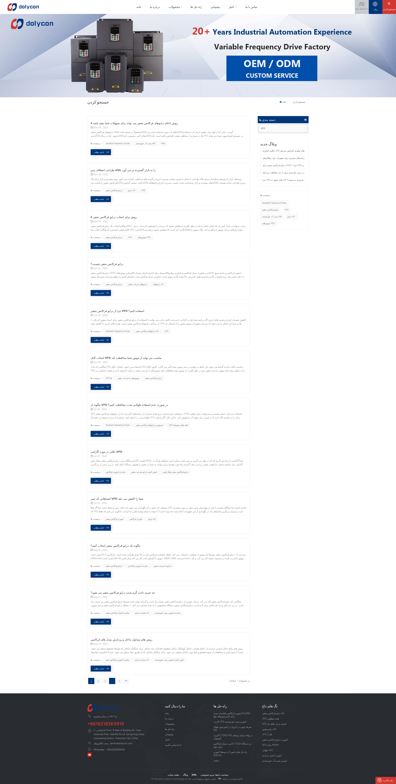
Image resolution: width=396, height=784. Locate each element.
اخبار (232, 7)
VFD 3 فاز (267, 734)
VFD (263, 128)
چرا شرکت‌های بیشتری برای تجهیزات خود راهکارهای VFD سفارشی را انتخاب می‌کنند (284, 158)
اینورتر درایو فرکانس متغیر (275, 739)
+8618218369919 (105, 724)
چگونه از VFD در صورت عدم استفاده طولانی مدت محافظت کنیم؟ (129, 405)
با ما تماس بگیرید (173, 745)
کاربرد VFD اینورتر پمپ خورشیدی (229, 721)
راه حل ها (196, 7)
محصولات (174, 7)
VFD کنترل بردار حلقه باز (274, 723)
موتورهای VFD (268, 223)
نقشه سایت (173, 774)
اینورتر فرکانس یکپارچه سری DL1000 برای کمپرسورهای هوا (231, 715)
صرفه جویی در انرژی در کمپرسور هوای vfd (232, 728)
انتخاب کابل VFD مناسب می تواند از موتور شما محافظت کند (126, 358)
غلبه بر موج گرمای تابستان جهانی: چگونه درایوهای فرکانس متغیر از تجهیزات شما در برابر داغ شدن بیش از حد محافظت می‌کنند (284, 172)
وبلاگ (185, 774)
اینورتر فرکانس (135, 519)
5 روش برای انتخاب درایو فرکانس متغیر (114, 217)
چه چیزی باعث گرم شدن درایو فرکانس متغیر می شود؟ (123, 592)
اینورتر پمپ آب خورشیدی (274, 760)
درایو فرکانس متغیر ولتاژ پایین (175, 472)
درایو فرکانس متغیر (270, 210)
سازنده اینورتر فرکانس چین (117, 660)
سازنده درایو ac (142, 613)
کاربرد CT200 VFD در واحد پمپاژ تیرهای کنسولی (232, 737)
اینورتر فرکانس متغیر (115, 519)
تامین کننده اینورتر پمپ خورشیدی (169, 660)
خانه (138, 7)
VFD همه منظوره (270, 718)
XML (194, 774)
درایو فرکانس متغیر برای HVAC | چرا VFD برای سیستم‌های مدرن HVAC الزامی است (284, 165)
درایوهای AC (158, 284)
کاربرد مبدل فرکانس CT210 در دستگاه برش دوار (232, 745)
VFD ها (109, 378)
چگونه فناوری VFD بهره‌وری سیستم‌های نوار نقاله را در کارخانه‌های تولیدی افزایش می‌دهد (284, 151)
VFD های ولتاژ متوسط (178, 425)
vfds (163, 143)
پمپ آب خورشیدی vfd (272, 216)
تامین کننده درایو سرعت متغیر (144, 472)
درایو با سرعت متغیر (162, 566)
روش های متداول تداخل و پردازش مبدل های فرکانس (121, 639)
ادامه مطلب (99, 152)
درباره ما (155, 7)
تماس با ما (251, 7)
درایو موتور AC (269, 729)
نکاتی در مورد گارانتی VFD (106, 452)
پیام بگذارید (388, 780)
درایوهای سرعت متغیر (137, 284)
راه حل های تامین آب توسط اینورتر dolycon (230, 753)
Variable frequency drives (274, 203)
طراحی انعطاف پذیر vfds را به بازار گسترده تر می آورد (123, 170)
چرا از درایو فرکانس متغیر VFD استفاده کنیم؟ (117, 311)
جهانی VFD (267, 750)
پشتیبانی (215, 7)
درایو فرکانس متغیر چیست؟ (107, 264)
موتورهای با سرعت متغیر (128, 378)
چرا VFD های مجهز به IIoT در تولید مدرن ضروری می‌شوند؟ (284, 180)
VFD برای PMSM (270, 745)
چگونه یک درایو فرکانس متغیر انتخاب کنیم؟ (115, 545)
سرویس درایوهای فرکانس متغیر (149, 425)
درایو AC (291, 216)
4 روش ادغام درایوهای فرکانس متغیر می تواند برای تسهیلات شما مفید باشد (134, 123)
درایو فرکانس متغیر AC (273, 713)
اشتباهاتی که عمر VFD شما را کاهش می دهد (117, 498)
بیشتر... (217, 760)
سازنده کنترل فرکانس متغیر (117, 613)
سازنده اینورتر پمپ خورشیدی (167, 613)
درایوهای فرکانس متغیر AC (147, 331)
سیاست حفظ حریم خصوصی (214, 774)
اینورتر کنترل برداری (272, 755)
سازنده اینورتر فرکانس (115, 472)
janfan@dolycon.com (121, 743)
